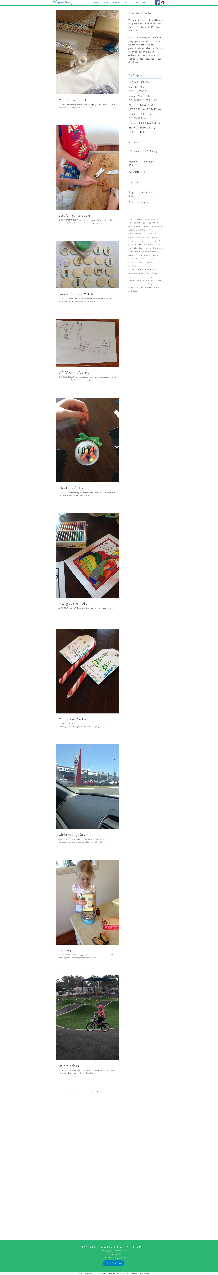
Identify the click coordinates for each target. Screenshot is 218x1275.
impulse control (133, 262)
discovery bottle (144, 248)
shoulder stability (133, 291)
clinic (160, 241)
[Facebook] (157, 2)
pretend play (152, 280)
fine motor (141, 255)
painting (145, 277)
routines (137, 284)
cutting (135, 248)
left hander (151, 266)
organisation (132, 277)
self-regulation (133, 287)
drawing (159, 248)
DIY (157, 219)
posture (144, 280)
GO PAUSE (158, 226)
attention (131, 237)
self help (149, 284)
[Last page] (107, 1091)
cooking (139, 244)
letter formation (133, 269)
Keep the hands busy (134, 234)
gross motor (156, 255)
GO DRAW (137, 223)
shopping (157, 287)
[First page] (68, 1091)
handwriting (142, 259)
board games (132, 241)
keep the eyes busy (134, 266)
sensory (141, 287)
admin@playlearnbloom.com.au (115, 1250)
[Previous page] (73, 1091)
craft (129, 248)
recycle (130, 284)
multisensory (154, 273)
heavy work (150, 259)
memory (155, 269)
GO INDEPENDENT (135, 226)
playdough (131, 280)
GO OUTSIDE (148, 226)
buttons (147, 241)
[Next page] (102, 1091)
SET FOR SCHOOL (149, 234)
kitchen (144, 266)
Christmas (151, 219)
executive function (134, 251)
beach (142, 237)
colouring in (132, 244)
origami (139, 277)
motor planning (144, 273)
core (160, 244)
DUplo (130, 223)
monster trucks (133, 273)
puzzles (160, 280)
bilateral (147, 237)
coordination (147, 244)
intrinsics (142, 262)
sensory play (149, 287)
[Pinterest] (163, 2)
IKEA (149, 230)
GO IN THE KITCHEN (150, 223)
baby (137, 237)
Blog (145, 219)
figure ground (132, 255)
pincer (156, 277)
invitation (149, 262)
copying (154, 244)
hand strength (132, 259)
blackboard (155, 237)
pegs (151, 277)
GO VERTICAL (141, 230)
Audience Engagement (135, 219)
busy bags (141, 241)
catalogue (154, 241)
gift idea (148, 255)
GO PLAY (131, 230)
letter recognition (145, 269)
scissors (143, 284)
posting (138, 280)
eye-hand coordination (148, 251)
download (153, 248)
